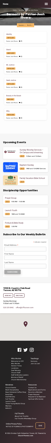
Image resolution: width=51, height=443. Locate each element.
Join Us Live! (35, 363)
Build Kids (9, 394)
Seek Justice (11, 80)
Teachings (35, 358)
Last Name (9, 262)
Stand (8, 50)
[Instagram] (31, 350)
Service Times (16, 366)
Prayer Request (33, 394)
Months (29, 25)
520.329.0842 (8, 308)
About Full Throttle (21, 416)
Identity (9, 34)
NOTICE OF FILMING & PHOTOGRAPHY (19, 426)
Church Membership (18, 380)
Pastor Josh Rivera (32, 10)
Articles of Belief (17, 377)
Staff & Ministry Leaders (19, 375)
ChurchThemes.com (25, 436)
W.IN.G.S (8, 408)
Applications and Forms (37, 390)
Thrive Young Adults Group (15, 404)
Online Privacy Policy (14, 424)
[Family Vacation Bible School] (10, 180)
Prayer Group (10, 198)
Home (5, 4)
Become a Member (35, 392)
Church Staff (15, 373)
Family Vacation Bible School (32, 178)
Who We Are (16, 358)
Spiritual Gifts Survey (35, 399)
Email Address (11, 245)
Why (8, 111)
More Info (8, 295)
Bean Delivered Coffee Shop (15, 392)
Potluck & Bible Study (14, 223)
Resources (32, 385)
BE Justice (10, 65)
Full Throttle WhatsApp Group (25, 418)
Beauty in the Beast (13, 96)
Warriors (8, 406)
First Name (9, 254)
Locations (14, 368)
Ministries (9, 385)
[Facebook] (19, 350)
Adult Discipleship (12, 390)
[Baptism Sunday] (10, 167)
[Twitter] (25, 350)
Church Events (10, 388)
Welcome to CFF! (17, 361)
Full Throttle (9, 399)
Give (40, 426)
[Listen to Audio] (21, 41)
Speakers (21, 25)
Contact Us (32, 388)
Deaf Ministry (16, 370)
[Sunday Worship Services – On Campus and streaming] (10, 152)
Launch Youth (11, 210)
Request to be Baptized (36, 397)
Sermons (21, 10)
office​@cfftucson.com (24, 308)
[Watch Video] (20, 41)
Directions (19, 295)
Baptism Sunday (27, 165)
